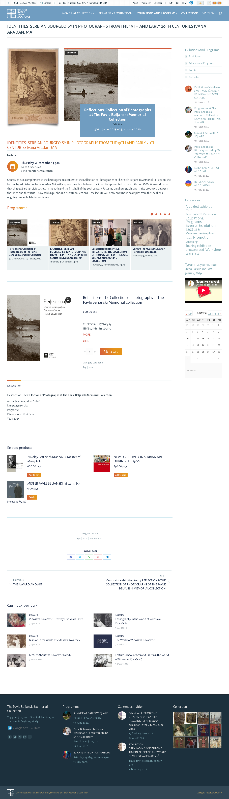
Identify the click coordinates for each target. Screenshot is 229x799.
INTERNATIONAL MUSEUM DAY (204, 183)
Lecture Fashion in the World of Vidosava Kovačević (54, 638)
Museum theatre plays (200, 233)
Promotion (202, 237)
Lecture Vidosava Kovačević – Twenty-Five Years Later (56, 617)
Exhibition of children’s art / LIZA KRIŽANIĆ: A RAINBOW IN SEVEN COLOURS (207, 92)
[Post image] (16, 620)
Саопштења (192, 253)
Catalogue (98, 362)
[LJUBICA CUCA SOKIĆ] (203, 718)
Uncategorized (195, 249)
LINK (86, 340)
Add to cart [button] (34, 475)
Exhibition (71, 53)
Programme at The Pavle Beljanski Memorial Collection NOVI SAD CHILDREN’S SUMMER (207, 115)
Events (192, 70)
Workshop (213, 249)
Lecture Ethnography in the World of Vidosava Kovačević (138, 619)
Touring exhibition (198, 246)
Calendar (194, 77)
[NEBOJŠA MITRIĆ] (179, 718)
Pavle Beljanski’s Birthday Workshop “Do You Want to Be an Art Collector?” (207, 152)
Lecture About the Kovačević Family (50, 655)
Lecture (55, 222)
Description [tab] (14, 385)
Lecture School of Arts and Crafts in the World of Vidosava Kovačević (142, 657)
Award (188, 214)
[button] (152, 214)
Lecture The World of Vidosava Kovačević (135, 638)
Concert (197, 214)
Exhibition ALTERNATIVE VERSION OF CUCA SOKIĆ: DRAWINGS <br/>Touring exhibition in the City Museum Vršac (146, 721)
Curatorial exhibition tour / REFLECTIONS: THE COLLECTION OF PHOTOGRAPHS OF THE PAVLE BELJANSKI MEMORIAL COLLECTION (110, 255)
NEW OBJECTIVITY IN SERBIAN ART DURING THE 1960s (138, 459)
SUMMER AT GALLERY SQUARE (206, 134)
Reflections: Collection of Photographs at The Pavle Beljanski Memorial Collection (117, 114)
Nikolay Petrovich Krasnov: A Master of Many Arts (53, 459)
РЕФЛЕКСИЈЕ (96, 539)
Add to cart (111, 352)
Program (189, 238)
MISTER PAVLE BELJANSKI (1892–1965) (53, 483)
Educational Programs (202, 63)
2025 (91, 367)
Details (32, 497)
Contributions (209, 214)
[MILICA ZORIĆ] (203, 730)
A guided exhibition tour (200, 208)
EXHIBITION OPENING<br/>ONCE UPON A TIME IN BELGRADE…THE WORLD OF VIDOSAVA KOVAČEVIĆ (147, 750)
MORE (87, 334)
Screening (192, 241)
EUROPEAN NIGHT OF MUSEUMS (206, 169)
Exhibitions (195, 56)
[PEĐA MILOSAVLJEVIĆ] (216, 742)
